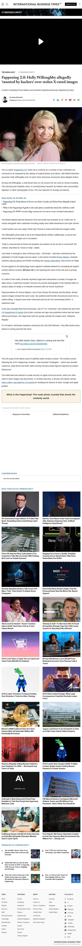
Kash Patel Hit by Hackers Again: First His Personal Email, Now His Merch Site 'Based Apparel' (60, 591)
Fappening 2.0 (20, 170)
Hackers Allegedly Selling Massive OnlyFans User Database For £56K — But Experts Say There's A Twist (19, 766)
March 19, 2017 (46, 349)
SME (3, 912)
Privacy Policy (37, 909)
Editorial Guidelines (61, 414)
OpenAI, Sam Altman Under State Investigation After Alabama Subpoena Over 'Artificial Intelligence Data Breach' (61, 521)
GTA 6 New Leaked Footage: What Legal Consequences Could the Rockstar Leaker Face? (60, 696)
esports (19, 926)
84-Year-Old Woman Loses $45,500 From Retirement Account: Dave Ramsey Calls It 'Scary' (60, 661)
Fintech (19, 932)
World (3, 899)
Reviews (4, 932)
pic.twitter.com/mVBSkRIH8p (33, 344)
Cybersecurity (21, 915)
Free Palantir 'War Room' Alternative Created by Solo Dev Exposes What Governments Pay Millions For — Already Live (61, 836)
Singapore (52, 905)
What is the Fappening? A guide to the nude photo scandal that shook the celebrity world (38, 208)
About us (36, 899)
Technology (5, 919)
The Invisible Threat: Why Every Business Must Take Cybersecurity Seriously (17, 852)
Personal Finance (7, 915)
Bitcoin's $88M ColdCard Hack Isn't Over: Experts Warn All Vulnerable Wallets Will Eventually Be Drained (18, 731)
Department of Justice (14, 312)
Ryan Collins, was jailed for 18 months (18, 382)
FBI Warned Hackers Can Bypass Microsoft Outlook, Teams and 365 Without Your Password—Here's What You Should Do (60, 801)
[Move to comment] (78, 100)
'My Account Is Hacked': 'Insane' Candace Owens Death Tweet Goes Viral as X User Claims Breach (18, 626)
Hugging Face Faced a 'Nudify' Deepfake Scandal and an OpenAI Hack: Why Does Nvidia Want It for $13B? (59, 556)
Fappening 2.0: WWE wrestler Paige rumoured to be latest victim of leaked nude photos (38, 212)
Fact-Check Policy (39, 922)
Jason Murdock (17, 97)
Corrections (36, 915)
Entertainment (6, 922)
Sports (4, 929)
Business (4, 909)
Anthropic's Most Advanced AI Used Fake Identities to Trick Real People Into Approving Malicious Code (20, 801)
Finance (19, 912)
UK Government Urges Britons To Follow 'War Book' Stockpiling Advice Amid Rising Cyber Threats (20, 521)
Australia (51, 899)
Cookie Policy (37, 912)
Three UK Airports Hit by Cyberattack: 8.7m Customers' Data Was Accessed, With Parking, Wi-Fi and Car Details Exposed (20, 556)
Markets (4, 905)
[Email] (74, 100)
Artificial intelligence (23, 919)
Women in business (23, 922)
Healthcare (20, 905)
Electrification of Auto (24, 909)
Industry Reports (22, 935)
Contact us (36, 902)
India (50, 902)
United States (53, 912)
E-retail (19, 899)
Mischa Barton (16, 261)
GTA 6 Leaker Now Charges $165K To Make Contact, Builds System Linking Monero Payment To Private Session (60, 766)
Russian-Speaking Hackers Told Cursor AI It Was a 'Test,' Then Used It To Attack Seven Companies (19, 591)
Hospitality (20, 902)
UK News (4, 902)
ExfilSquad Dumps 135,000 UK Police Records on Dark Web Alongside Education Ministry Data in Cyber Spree (20, 836)
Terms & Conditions (39, 905)
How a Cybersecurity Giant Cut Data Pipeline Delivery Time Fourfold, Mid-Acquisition (56, 877)
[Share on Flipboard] (66, 100)
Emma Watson (63, 257)
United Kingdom (54, 909)
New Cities (20, 929)
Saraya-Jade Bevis (52, 261)
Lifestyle (4, 926)
